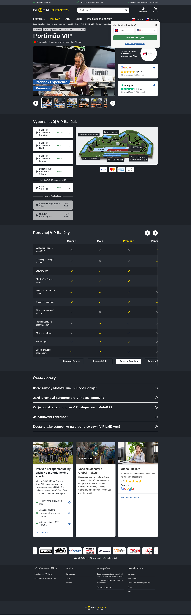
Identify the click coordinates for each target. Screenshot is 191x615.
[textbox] (124, 30)
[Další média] (112, 103)
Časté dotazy (70, 574)
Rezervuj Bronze (71, 361)
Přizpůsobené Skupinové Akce (45, 578)
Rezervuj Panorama (157, 361)
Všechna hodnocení (130, 497)
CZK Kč (152, 19)
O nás (130, 587)
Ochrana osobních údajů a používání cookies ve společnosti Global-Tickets (110, 575)
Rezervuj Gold (100, 361)
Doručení (69, 583)
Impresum (131, 574)
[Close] (156, 25)
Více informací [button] (42, 532)
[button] (74, 71)
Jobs (129, 592)
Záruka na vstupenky (104, 587)
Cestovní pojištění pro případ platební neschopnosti (110, 582)
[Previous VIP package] (155, 233)
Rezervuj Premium (129, 361)
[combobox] (123, 30)
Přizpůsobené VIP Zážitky (43, 574)
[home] (50, 10)
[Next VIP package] (147, 233)
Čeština (138, 19)
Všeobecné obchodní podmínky (139, 583)
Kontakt (68, 578)
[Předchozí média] (35, 103)
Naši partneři (132, 578)
